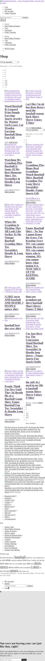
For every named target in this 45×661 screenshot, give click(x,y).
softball (16, 567)
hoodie (34, 560)
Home (7, 24)
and (9, 557)
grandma (13, 560)
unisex (14, 570)
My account (9, 11)
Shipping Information (12, 537)
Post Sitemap (9, 546)
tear (40, 567)
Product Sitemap (11, 544)
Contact (7, 539)
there (7, 571)
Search (25, 17)
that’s (1, 571)
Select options (36, 128)
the (5, 571)
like (40, 560)
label (37, 560)
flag (43, 557)
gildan (8, 560)
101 (6, 81)
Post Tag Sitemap (11, 548)
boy (31, 557)
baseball (20, 557)
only (13, 563)
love (2, 563)
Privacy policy (10, 533)
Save (24, 660)
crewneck (39, 557)
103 (6, 85)
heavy (29, 560)
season (24, 563)
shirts (32, 563)
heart (25, 560)
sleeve (11, 567)
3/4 (1, 557)
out (16, 563)
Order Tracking (10, 13)
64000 (4, 557)
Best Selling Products (12, 26)
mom (6, 563)
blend (28, 557)
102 (6, 83)
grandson (19, 560)
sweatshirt (27, 567)
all (7, 557)
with (20, 571)
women (24, 571)
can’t (34, 557)
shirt (28, 563)
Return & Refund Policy (13, 535)
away (12, 557)
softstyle (21, 567)
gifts (3, 560)
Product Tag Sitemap (12, 550)
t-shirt (35, 567)
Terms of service (11, 531)
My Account (9, 581)
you (27, 571)
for (1, 560)
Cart (6, 7)
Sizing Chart (9, 527)
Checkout (8, 9)
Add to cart (13, 142)
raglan (20, 563)
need (10, 563)
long (43, 560)
